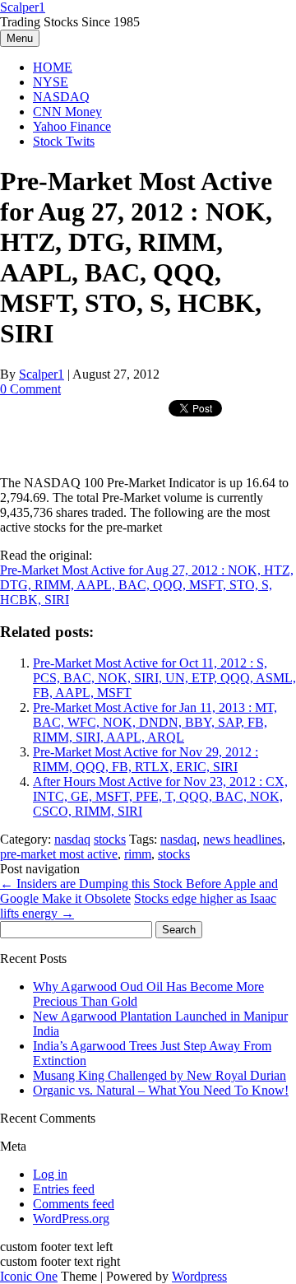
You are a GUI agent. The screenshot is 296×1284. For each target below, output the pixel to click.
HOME (52, 67)
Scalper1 (22, 7)
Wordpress (199, 1276)
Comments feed (73, 1204)
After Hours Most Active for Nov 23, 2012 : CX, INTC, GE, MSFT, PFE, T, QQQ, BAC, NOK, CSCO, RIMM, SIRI (160, 796)
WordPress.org (71, 1219)
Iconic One (29, 1276)
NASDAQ (61, 97)
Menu (20, 38)
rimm (137, 854)
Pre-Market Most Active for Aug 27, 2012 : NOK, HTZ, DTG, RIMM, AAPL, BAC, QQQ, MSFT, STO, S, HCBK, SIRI (147, 585)
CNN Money (67, 112)
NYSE (50, 82)
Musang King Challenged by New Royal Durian (159, 1075)
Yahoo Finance (72, 126)
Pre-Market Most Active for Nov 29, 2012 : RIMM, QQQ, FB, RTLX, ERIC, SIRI (145, 759)
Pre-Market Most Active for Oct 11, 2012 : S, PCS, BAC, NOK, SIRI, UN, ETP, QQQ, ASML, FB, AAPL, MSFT (164, 678)
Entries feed (64, 1189)
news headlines (242, 839)
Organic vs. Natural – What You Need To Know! (161, 1090)
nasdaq (72, 839)
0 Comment (30, 389)
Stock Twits (64, 141)
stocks (110, 839)
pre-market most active (59, 854)
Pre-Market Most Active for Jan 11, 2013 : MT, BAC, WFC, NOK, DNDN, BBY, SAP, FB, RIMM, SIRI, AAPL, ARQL (155, 722)
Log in (50, 1174)
